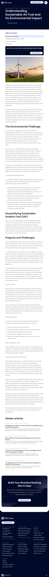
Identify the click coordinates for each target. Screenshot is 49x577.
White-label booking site (8, 544)
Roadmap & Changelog (39, 537)
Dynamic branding (22, 546)
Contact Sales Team (38, 533)
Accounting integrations (8, 564)
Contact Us (36, 531)
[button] (46, 2)
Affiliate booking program (24, 537)
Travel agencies (6, 531)
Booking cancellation (7, 555)
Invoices (4, 560)
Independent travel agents (8, 539)
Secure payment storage (8, 553)
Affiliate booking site (7, 546)
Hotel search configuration (40, 546)
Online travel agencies (7, 536)
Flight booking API (22, 535)
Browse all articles (12, 23)
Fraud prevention (6, 551)
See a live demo (36, 53)
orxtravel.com (26, 410)
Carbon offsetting (22, 553)
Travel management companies (7, 533)
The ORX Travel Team (24, 8)
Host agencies (5, 528)
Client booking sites (7, 549)
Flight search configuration (40, 544)
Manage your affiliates (23, 549)
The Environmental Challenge (12, 36)
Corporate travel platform (24, 531)
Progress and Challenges (11, 41)
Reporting (4, 562)
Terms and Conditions (39, 539)
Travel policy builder (23, 551)
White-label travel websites (24, 528)
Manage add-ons (38, 553)
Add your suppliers (22, 544)
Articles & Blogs (37, 535)
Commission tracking (7, 566)
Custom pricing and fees (39, 551)
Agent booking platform (23, 533)
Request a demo (36, 2)
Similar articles (9, 43)
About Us (36, 528)
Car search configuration (40, 549)
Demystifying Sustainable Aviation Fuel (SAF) (15, 38)
